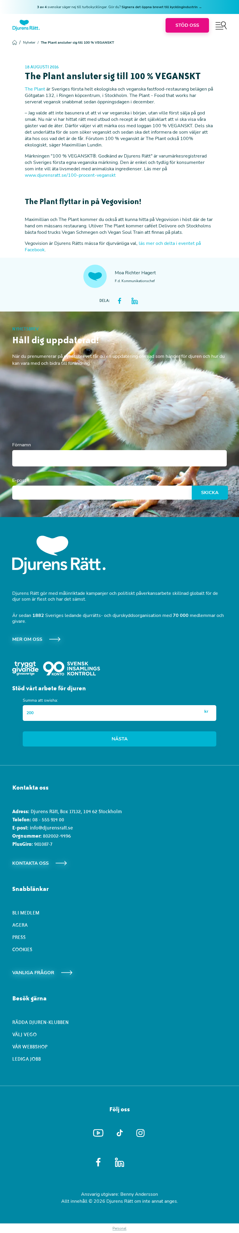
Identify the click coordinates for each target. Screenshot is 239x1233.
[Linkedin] (119, 1162)
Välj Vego (24, 1034)
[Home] (26, 25)
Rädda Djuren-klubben (40, 1022)
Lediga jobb (26, 1059)
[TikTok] (119, 1133)
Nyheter (30, 42)
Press (19, 937)
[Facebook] (98, 1162)
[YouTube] (98, 1133)
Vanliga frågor (33, 973)
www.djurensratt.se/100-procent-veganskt (70, 175)
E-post (19, 480)
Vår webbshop (30, 1046)
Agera (20, 925)
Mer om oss (27, 639)
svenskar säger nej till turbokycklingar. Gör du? (119, 7)
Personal (119, 1228)
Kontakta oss (30, 863)
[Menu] (221, 25)
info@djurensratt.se (51, 828)
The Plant (35, 89)
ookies (23, 949)
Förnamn (21, 445)
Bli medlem (25, 913)
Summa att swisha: (40, 700)
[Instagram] (141, 1133)
